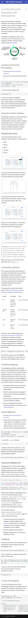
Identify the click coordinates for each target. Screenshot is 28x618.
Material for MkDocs (10, 616)
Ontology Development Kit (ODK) (10, 335)
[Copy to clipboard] (26, 82)
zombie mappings (8, 407)
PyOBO (5, 523)
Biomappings (13, 43)
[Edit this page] (26, 9)
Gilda (11, 374)
